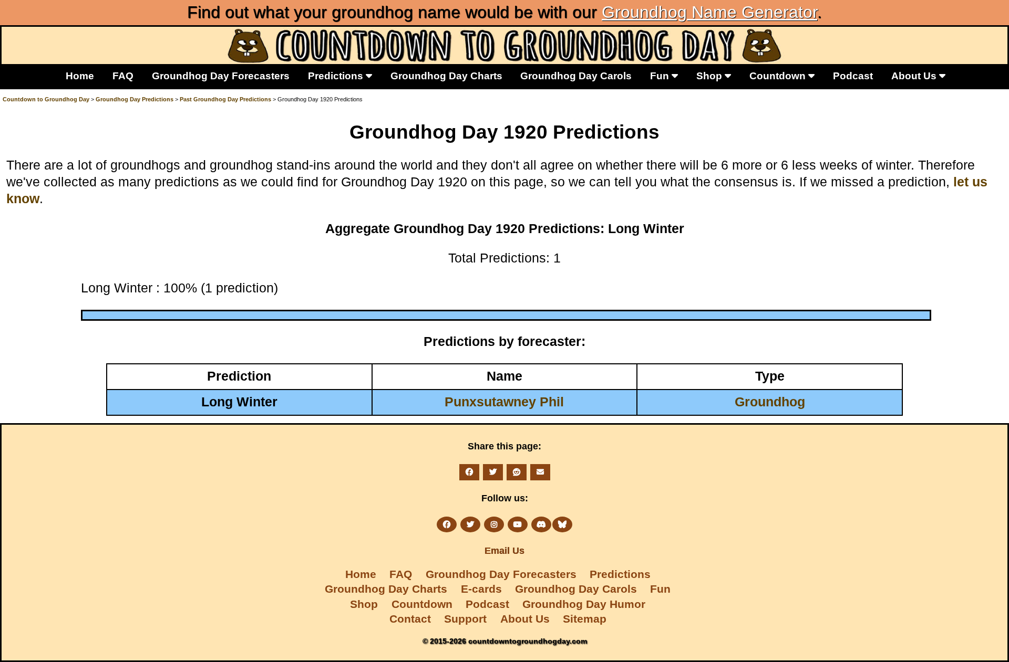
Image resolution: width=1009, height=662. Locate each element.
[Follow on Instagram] (494, 524)
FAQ (122, 75)
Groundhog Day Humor (583, 604)
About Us (915, 75)
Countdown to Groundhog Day (46, 99)
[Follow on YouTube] (518, 524)
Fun (661, 75)
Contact (410, 619)
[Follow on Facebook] (447, 524)
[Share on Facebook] (469, 472)
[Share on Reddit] (517, 472)
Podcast (853, 75)
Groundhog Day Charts (446, 75)
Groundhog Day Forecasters (221, 75)
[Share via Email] (540, 472)
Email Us (504, 550)
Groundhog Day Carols (576, 75)
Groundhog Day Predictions (134, 99)
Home (80, 75)
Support (465, 619)
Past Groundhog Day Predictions (225, 99)
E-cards (481, 589)
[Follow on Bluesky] (562, 524)
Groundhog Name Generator (709, 12)
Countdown (778, 75)
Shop (710, 75)
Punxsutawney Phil (504, 402)
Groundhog (770, 402)
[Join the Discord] (541, 524)
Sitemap (584, 619)
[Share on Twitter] (493, 472)
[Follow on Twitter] (470, 524)
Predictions (337, 75)
